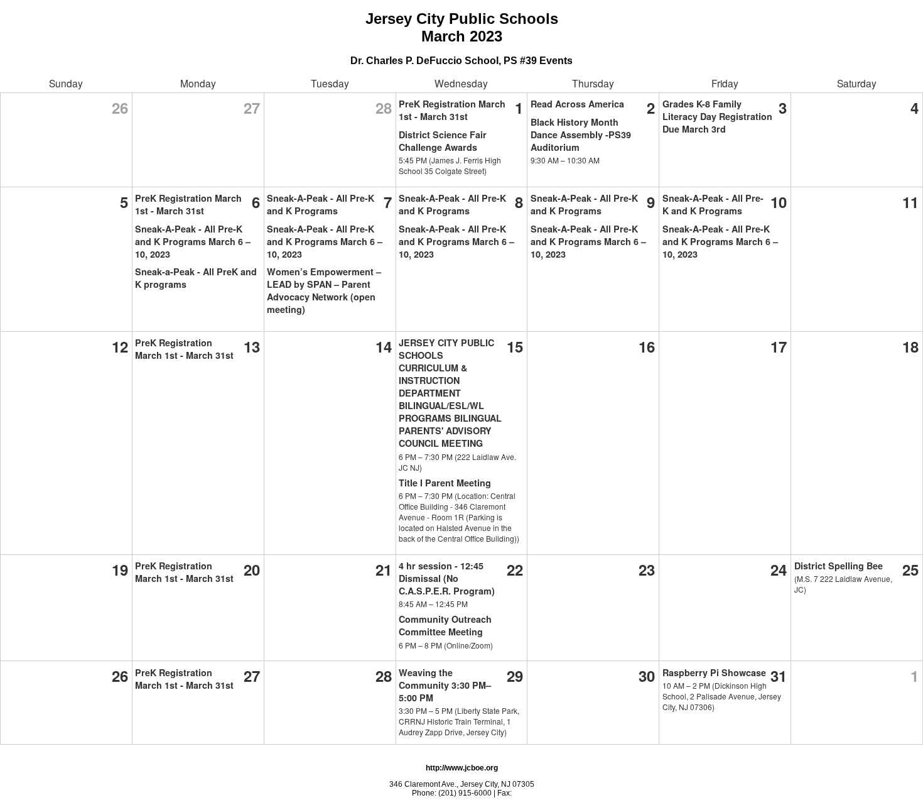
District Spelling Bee (838, 565)
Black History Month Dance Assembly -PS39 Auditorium (581, 134)
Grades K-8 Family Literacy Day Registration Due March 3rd (717, 116)
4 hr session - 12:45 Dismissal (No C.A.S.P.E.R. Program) (447, 578)
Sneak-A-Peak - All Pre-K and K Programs (320, 204)
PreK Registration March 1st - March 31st (452, 110)
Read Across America (577, 103)
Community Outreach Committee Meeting (445, 625)
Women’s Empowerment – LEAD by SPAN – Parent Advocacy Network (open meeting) (324, 290)
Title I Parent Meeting (445, 482)
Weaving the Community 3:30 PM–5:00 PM (445, 685)
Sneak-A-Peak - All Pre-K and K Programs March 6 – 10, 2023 (193, 241)
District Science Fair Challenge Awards (443, 140)
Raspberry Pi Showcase (714, 672)
